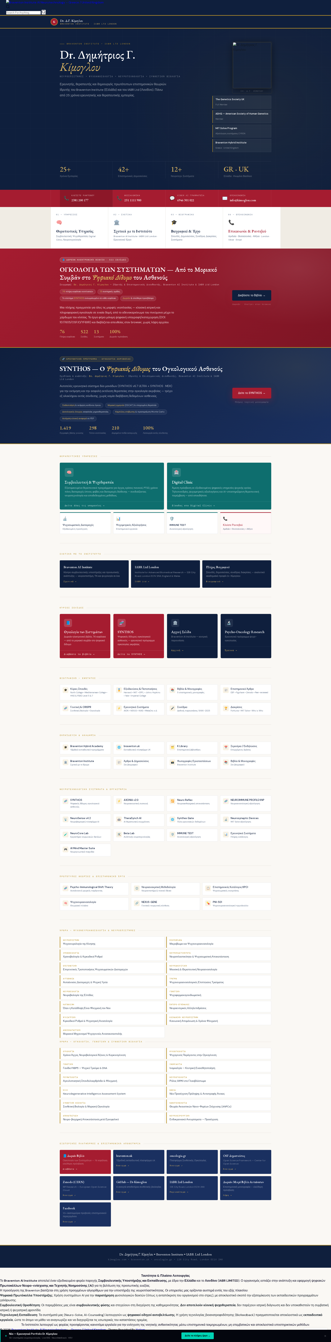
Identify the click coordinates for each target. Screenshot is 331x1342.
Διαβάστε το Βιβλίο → (251, 295)
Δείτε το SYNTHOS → (251, 393)
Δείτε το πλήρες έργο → (197, 1335)
